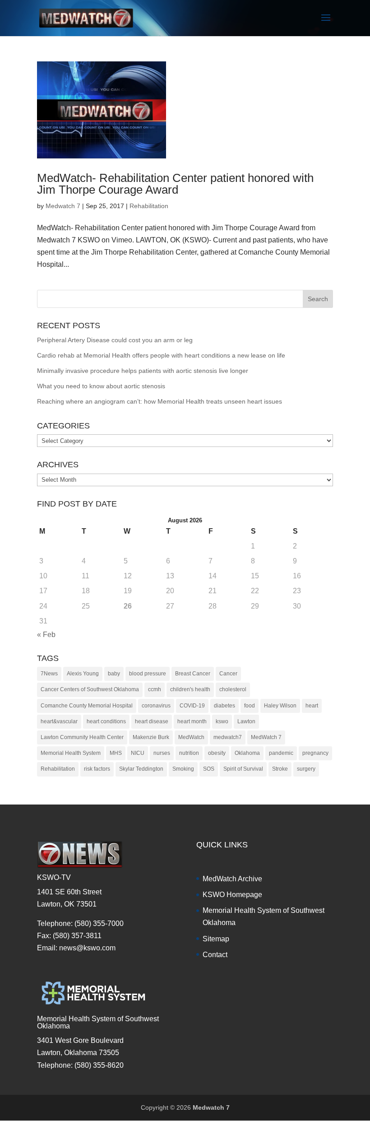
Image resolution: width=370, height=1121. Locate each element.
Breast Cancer (192, 673)
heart (311, 705)
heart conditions (106, 721)
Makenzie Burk (151, 737)
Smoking (183, 769)
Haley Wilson (280, 705)
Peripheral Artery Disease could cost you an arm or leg (115, 340)
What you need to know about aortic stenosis (101, 386)
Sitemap (216, 939)
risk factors (97, 769)
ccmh (154, 689)
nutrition (189, 753)
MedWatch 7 (266, 737)
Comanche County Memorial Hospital (87, 705)
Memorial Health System (71, 753)
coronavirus (156, 705)
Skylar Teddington (141, 769)
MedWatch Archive (232, 879)
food (249, 705)
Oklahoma (247, 753)
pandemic (281, 753)
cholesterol (232, 689)
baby (114, 673)
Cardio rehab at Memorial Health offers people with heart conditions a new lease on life (161, 355)
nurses (161, 753)
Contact (215, 954)
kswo (222, 721)
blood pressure (147, 673)
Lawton (246, 721)
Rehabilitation (149, 205)
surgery (306, 769)
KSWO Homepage (232, 894)
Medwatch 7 (63, 205)
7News (49, 673)
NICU (137, 753)
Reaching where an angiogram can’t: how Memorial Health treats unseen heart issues (159, 401)
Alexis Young (83, 673)
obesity (217, 753)
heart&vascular (59, 721)
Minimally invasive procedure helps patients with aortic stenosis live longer (142, 370)
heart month (192, 721)
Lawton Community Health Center (82, 737)
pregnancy (315, 753)
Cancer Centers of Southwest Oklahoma (90, 689)
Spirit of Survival (243, 769)
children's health (190, 689)
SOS (208, 769)
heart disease (151, 721)
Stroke (280, 769)
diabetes (224, 705)
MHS (116, 753)
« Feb (46, 634)
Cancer (228, 673)
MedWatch (191, 737)
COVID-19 (192, 705)
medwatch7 (227, 737)
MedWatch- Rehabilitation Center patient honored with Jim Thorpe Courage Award (175, 183)
